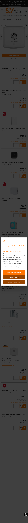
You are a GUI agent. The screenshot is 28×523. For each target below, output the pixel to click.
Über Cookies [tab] (22, 246)
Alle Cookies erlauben (14, 272)
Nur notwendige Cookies (14, 282)
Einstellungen (13, 277)
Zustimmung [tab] (6, 246)
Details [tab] (14, 246)
